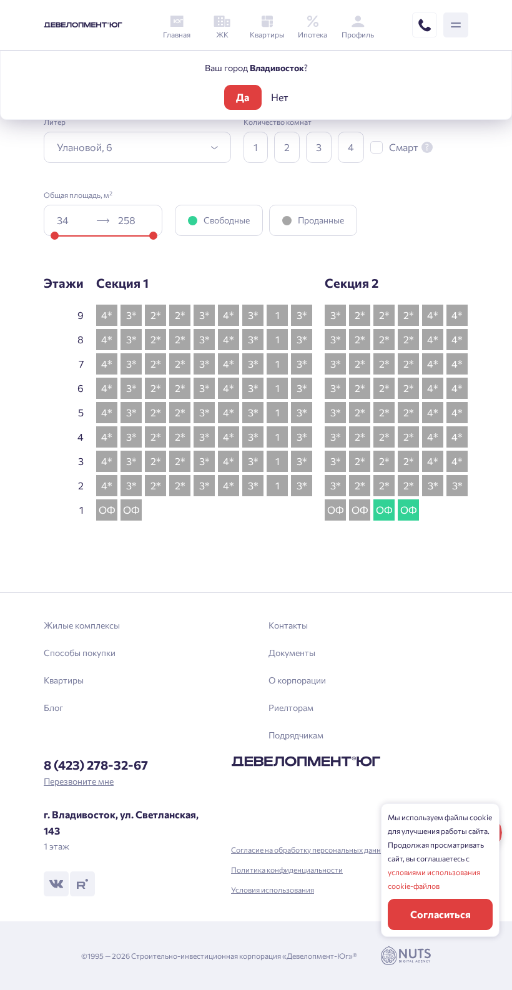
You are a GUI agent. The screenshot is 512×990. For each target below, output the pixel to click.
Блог (53, 707)
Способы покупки (80, 652)
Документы (291, 652)
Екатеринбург (172, 534)
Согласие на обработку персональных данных (310, 849)
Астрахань (165, 576)
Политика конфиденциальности (287, 869)
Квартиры (64, 680)
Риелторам (290, 707)
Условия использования (272, 889)
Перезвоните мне (79, 781)
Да (242, 97)
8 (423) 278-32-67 (96, 764)
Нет (279, 97)
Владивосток (170, 555)
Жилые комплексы (82, 625)
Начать (256, 540)
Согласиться (440, 914)
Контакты (288, 625)
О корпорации (297, 680)
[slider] (55, 236)
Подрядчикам (295, 735)
